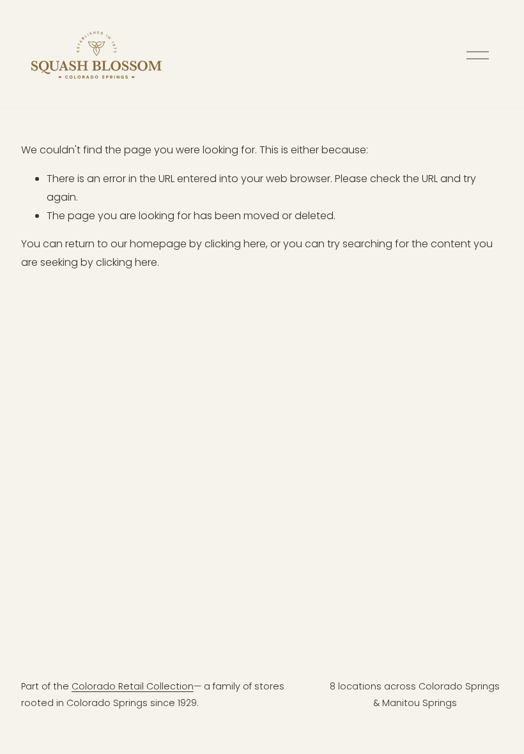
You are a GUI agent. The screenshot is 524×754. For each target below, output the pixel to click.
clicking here (235, 243)
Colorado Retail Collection (133, 686)
